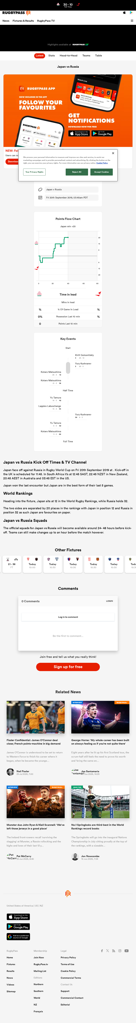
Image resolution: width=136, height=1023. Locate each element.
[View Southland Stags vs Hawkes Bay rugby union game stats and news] (11, 564)
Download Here (16, 161)
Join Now (39, 957)
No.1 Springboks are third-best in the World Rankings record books (97, 826)
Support (65, 991)
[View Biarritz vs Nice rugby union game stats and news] (32, 564)
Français (38, 1011)
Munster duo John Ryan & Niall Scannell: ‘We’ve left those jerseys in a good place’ (36, 826)
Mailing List (40, 971)
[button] (132, 20)
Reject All (76, 171)
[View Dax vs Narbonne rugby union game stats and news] (93, 564)
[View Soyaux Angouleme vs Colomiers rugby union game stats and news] (52, 564)
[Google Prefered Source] (68, 937)
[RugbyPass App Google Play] (68, 927)
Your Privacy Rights (34, 171)
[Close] (113, 153)
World (37, 998)
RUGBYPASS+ (122, 702)
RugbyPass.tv (41, 964)
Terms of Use (67, 964)
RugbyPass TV (46, 21)
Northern (38, 984)
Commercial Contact (72, 998)
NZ (35, 1004)
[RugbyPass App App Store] (68, 917)
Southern (38, 991)
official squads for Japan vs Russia (32, 528)
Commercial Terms (71, 977)
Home (10, 957)
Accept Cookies (101, 171)
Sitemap (11, 991)
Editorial (65, 1004)
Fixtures (11, 964)
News (5, 21)
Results (10, 971)
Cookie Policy (68, 971)
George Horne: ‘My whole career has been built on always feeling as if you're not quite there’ (100, 741)
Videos (10, 984)
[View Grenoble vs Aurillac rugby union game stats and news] (113, 564)
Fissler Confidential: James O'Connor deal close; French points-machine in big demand (34, 741)
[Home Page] (16, 12)
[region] (68, 165)
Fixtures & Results (23, 21)
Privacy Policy (68, 957)
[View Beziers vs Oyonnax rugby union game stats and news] (73, 564)
